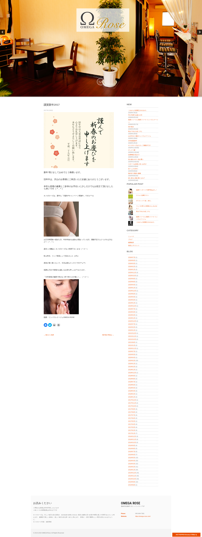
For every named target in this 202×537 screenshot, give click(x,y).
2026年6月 (131, 260)
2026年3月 (131, 263)
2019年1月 (131, 369)
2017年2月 (131, 430)
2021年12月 (132, 333)
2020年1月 (131, 363)
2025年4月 (131, 285)
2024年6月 (131, 294)
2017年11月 (132, 403)
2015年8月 (131, 485)
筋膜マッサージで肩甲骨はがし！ (146, 190)
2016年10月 (132, 442)
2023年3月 (131, 312)
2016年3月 (131, 464)
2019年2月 (131, 366)
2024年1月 (131, 303)
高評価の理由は (108, 335)
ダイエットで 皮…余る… (144, 201)
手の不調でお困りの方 (135, 115)
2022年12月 (132, 321)
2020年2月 (131, 360)
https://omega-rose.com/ (142, 516)
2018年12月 (132, 373)
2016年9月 (131, 445)
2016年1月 (131, 470)
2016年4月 (131, 461)
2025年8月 (131, 282)
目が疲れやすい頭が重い (136, 159)
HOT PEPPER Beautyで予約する (186, 534)
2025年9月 (131, 278)
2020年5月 (131, 354)
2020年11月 (132, 348)
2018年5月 (131, 388)
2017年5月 (131, 421)
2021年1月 (131, 345)
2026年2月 (131, 266)
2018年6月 (131, 385)
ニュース (131, 236)
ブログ (130, 239)
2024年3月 (131, 300)
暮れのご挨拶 (49, 335)
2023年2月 (131, 315)
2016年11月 (132, 439)
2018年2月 (131, 394)
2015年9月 (131, 482)
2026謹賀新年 (132, 141)
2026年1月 (131, 269)
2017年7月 (131, 415)
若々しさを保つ (133, 169)
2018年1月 (131, 397)
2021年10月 (132, 339)
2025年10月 (132, 275)
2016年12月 (132, 436)
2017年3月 (131, 427)
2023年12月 (132, 306)
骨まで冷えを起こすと (135, 131)
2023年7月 (131, 309)
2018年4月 (131, 391)
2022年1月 (131, 330)
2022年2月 (131, 327)
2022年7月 (131, 324)
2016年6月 (131, 454)
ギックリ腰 (131, 150)
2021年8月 (131, 342)
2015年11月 (132, 476)
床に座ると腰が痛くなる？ (136, 178)
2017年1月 (131, 433)
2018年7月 (131, 382)
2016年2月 (131, 467)
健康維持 (131, 242)
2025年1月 (131, 288)
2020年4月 (131, 357)
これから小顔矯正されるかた (137, 110)
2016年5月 (131, 457)
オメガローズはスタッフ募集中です (139, 145)
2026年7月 (131, 257)
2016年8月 (131, 448)
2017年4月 (131, 424)
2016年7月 (131, 451)
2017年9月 (131, 409)
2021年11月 (132, 336)
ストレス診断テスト (142, 195)
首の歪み (131, 127)
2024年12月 (132, 291)
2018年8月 (131, 379)
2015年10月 (132, 479)
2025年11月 (132, 272)
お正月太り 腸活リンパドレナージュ (139, 136)
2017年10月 (132, 406)
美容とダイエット (133, 245)
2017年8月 (131, 412)
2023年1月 (131, 318)
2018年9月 (131, 376)
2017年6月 (131, 418)
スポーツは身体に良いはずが (137, 164)
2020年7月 (131, 351)
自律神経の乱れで (133, 155)
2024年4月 (131, 297)
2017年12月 (132, 400)
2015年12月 (132, 473)
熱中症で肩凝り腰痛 (134, 173)
